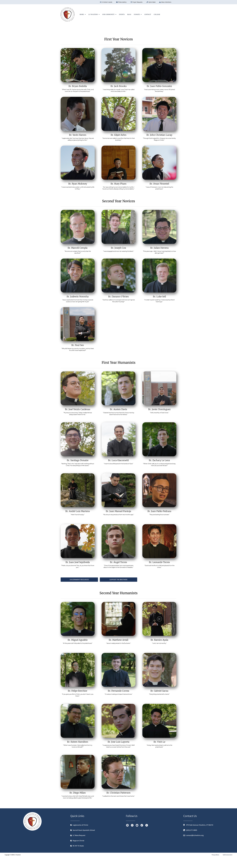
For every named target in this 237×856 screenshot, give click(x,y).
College (157, 14)
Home (82, 14)
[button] (82, 14)
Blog (129, 14)
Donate (137, 14)
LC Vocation (93, 14)
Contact (147, 14)
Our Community (108, 14)
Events (122, 14)
